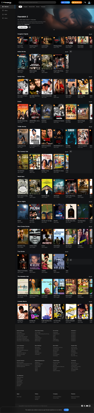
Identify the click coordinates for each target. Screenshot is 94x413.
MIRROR (36, 335)
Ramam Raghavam (38, 363)
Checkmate (19, 351)
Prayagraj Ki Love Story (58, 347)
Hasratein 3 (73, 370)
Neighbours (37, 362)
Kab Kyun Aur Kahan (21, 354)
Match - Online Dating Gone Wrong (42, 333)
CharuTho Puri (38, 365)
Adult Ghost (37, 336)
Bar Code (73, 354)
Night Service (37, 339)
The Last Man (37, 332)
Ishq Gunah (19, 384)
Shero (54, 336)
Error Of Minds (56, 340)
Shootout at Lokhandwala (22, 338)
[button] (91, 40)
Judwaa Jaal (55, 363)
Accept (66, 410)
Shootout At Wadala (21, 333)
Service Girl (73, 362)
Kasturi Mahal (37, 366)
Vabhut (36, 370)
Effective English (20, 362)
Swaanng (55, 365)
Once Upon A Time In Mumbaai (23, 340)
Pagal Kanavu (55, 339)
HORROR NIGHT (38, 338)
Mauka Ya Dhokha (20, 347)
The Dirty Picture (20, 335)
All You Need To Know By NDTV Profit (24, 363)
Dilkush (36, 369)
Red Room (73, 350)
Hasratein (37, 350)
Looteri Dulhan (74, 365)
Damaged (19, 355)
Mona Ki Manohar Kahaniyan (22, 350)
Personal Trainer (20, 348)
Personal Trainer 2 (75, 363)
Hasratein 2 (73, 332)
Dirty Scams (37, 347)
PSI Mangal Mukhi (74, 369)
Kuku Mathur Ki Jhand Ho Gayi (23, 339)
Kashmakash (19, 381)
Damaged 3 (73, 351)
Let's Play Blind (56, 354)
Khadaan (55, 369)
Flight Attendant (74, 348)
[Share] (29, 27)
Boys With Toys (74, 355)
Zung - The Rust (74, 367)
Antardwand (55, 332)
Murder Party (37, 340)
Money (54, 338)
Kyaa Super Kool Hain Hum (22, 336)
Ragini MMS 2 (19, 332)
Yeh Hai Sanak (38, 348)
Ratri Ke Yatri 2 (56, 350)
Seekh (54, 335)
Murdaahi (19, 385)
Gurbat (36, 367)
